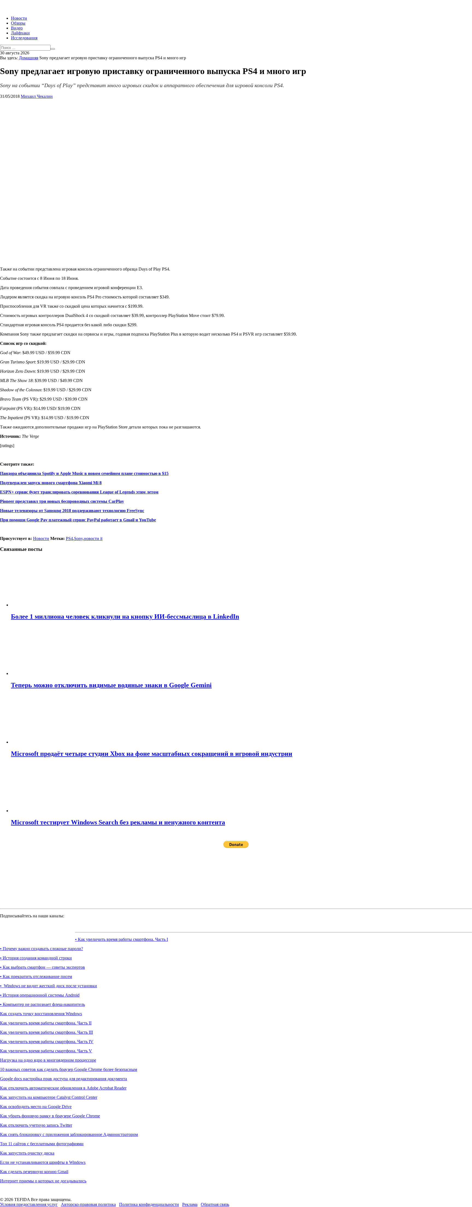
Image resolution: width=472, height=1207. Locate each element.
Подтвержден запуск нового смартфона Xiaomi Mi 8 (51, 482)
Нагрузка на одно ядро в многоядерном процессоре (48, 1060)
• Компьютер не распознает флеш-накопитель (42, 1004)
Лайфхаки (20, 33)
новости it (93, 538)
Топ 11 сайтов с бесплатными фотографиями (42, 1143)
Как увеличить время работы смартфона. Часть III (46, 1032)
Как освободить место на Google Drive (36, 1106)
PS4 (69, 538)
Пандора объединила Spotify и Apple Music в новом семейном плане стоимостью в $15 (84, 473)
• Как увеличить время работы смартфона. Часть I (121, 939)
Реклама (189, 1204)
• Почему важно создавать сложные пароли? (41, 948)
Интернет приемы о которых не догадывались (43, 1181)
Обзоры (18, 23)
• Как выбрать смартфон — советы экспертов (42, 967)
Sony (78, 538)
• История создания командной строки (36, 958)
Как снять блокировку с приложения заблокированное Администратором (69, 1134)
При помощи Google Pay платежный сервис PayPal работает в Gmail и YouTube (78, 520)
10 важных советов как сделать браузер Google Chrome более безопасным (68, 1069)
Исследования (24, 38)
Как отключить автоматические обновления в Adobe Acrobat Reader (63, 1088)
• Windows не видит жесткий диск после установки (48, 985)
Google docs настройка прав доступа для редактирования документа (63, 1078)
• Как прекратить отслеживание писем (36, 976)
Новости (19, 18)
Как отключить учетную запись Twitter (36, 1125)
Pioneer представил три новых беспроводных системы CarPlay (62, 501)
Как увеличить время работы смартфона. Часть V (46, 1051)
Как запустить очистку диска (27, 1153)
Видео (17, 28)
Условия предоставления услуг (29, 1204)
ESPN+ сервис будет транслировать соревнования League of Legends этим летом (79, 492)
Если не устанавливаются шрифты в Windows (42, 1162)
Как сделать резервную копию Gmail (34, 1171)
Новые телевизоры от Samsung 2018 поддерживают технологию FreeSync (72, 510)
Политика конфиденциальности (149, 1204)
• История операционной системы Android (39, 995)
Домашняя (28, 57)
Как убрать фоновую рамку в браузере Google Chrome (50, 1116)
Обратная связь (215, 1204)
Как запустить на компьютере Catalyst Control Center (48, 1097)
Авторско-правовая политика (88, 1204)
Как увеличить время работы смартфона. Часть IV (46, 1041)
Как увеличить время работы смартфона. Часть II (46, 1023)
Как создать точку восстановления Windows (41, 1013)
